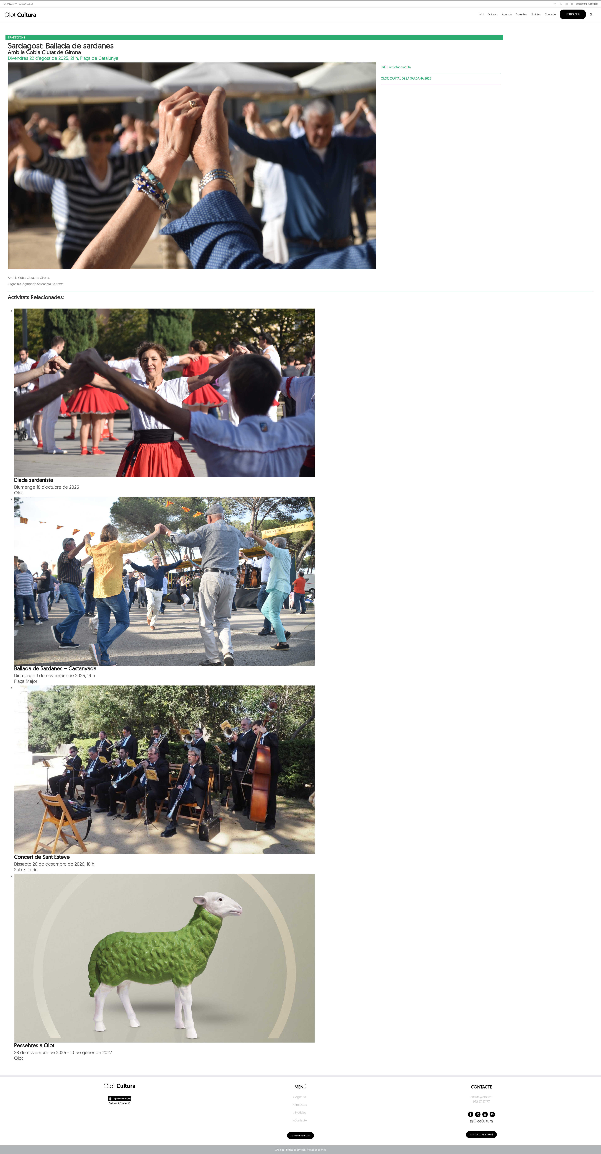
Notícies (300, 1112)
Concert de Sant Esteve (42, 856)
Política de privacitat (296, 1149)
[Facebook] (470, 1114)
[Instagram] (485, 1114)
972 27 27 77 (481, 1101)
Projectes (301, 1105)
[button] (591, 14)
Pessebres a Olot (34, 1045)
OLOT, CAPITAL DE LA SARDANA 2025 (406, 78)
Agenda (300, 1097)
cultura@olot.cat (481, 1097)
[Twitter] (477, 1114)
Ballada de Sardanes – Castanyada (55, 668)
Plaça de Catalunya (99, 58)
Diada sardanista (33, 479)
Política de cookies (316, 1149)
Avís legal (279, 1149)
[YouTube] (492, 1114)
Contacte (300, 1120)
